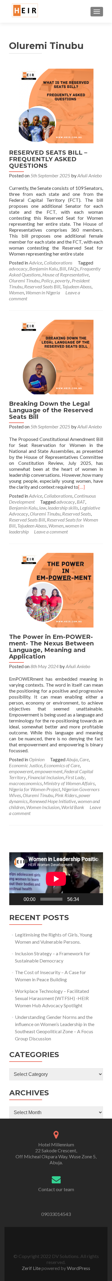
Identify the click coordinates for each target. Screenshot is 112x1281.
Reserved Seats (76, 513)
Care (84, 759)
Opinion (37, 759)
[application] (56, 878)
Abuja (72, 759)
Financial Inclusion (46, 777)
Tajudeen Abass (76, 286)
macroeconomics (25, 783)
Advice (35, 262)
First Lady (75, 777)
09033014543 (56, 1214)
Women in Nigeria (43, 292)
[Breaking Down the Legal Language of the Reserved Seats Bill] (56, 356)
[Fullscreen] (95, 899)
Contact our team (56, 1189)
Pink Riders (66, 795)
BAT (81, 502)
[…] (81, 487)
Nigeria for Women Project (34, 789)
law (42, 507)
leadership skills (63, 507)
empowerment (48, 771)
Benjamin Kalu (43, 268)
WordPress (78, 1268)
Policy (47, 280)
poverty (62, 280)
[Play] (17, 899)
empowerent (21, 771)
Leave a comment (51, 531)
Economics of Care (62, 765)
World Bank (72, 807)
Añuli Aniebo (89, 175)
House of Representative (65, 274)
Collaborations (58, 262)
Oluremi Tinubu (24, 280)
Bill (62, 268)
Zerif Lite (32, 1268)
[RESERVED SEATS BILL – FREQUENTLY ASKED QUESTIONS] (56, 105)
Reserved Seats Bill (42, 286)
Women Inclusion (42, 807)
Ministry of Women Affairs (69, 783)
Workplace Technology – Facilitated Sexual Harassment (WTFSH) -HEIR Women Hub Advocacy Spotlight (52, 998)
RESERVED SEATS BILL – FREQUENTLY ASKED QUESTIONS (48, 159)
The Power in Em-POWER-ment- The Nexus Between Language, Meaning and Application (51, 646)
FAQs (73, 268)
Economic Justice (25, 765)
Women (16, 292)
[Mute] (86, 899)
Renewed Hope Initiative (52, 801)
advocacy (18, 268)
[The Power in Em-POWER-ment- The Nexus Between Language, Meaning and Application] (56, 589)
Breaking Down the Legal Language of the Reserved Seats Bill (51, 410)
